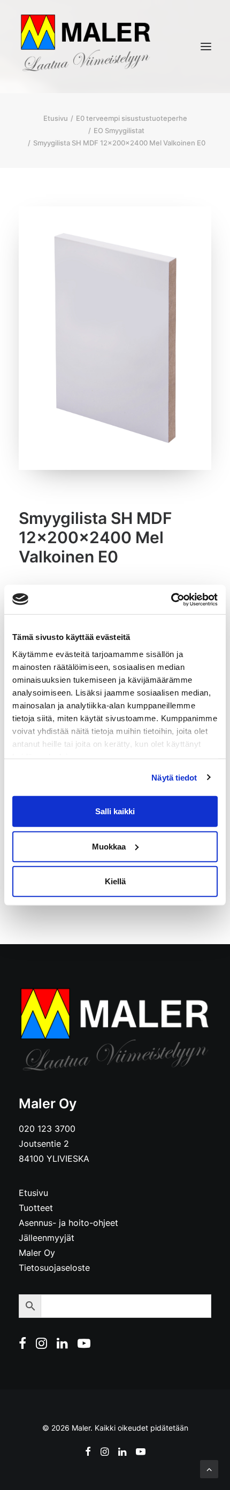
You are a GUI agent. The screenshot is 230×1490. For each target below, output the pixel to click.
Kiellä (115, 881)
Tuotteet (36, 1207)
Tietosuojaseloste (54, 1267)
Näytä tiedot (174, 777)
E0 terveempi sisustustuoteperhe (131, 118)
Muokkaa (109, 846)
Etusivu (55, 118)
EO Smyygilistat (119, 130)
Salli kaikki (115, 811)
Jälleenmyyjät (46, 1237)
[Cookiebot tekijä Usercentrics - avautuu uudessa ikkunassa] (171, 599)
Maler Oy (37, 1252)
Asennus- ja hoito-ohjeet (68, 1222)
